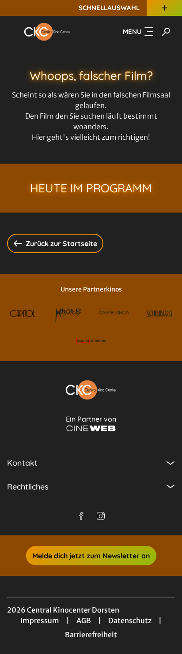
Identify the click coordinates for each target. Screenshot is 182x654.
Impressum (39, 620)
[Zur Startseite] (47, 32)
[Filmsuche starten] (166, 32)
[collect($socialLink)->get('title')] (81, 516)
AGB (83, 620)
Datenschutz (130, 620)
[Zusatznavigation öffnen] (164, 8)
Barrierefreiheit (91, 634)
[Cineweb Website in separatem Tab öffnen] (91, 428)
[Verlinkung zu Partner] (22, 313)
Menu (132, 31)
